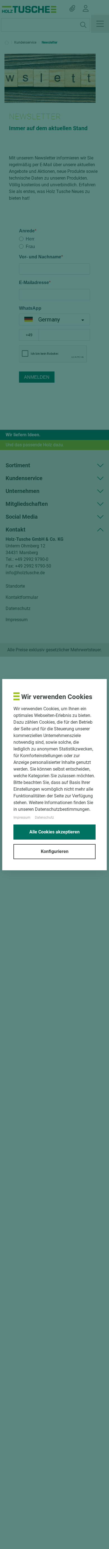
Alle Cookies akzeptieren (54, 832)
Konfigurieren (54, 851)
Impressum (21, 817)
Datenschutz (44, 817)
